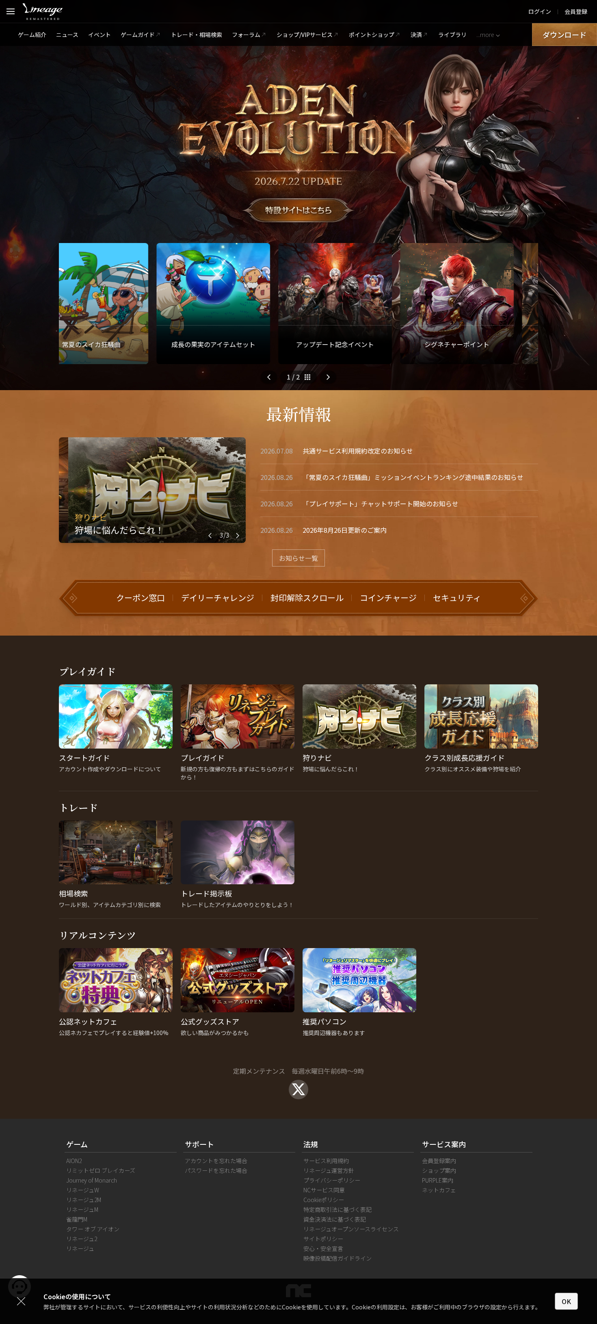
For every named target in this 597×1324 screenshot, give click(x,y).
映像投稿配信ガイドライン (337, 1258)
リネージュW (82, 1190)
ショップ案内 (439, 1170)
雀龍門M (76, 1219)
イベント (99, 34)
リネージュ (80, 1248)
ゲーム (77, 1144)
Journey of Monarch (91, 1180)
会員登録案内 (439, 1161)
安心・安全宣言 (323, 1248)
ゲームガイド (138, 34)
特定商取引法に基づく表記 (337, 1209)
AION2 (74, 1161)
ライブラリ (452, 34)
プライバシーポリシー (331, 1180)
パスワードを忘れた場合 (216, 1170)
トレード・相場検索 (196, 34)
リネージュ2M (83, 1200)
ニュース (67, 34)
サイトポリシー (323, 1239)
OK (566, 1301)
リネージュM (82, 1209)
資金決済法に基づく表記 (334, 1219)
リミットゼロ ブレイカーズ (100, 1170)
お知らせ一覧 (298, 558)
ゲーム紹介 (32, 34)
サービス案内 (444, 1144)
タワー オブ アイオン (92, 1229)
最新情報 (298, 413)
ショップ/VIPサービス (305, 34)
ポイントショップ (371, 34)
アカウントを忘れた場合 (216, 1161)
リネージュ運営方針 (328, 1170)
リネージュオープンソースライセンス (351, 1229)
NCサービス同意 (324, 1190)
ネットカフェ (439, 1190)
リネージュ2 (81, 1239)
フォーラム (246, 34)
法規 (310, 1144)
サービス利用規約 (326, 1161)
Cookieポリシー (323, 1200)
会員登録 (576, 11)
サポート (199, 1144)
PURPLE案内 (437, 1180)
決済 (416, 34)
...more (485, 34)
